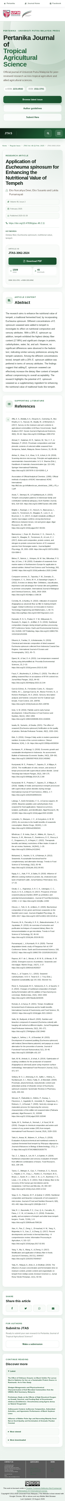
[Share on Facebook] (12, 1308)
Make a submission (32, 1344)
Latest (13, 1371)
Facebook (56, 3)
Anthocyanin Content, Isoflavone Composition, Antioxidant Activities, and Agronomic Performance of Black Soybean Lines (31, 1411)
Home (4, 146)
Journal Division (52, 1471)
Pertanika (11, 3)
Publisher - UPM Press (34, 1468)
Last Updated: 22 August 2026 (32, 1499)
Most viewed (15, 1432)
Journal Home (34, 3)
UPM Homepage (33, 1474)
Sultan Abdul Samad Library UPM (35, 1472)
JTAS (8, 133)
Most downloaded (18, 1440)
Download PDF (34, 261)
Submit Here (32, 117)
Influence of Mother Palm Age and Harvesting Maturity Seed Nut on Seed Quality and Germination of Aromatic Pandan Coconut (32, 1421)
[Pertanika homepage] (17, 14)
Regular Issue (15, 146)
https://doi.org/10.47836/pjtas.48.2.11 (27, 223)
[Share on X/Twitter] (26, 1308)
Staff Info (52, 1468)
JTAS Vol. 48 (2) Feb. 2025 (34, 146)
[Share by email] (53, 1308)
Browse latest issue (32, 99)
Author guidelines (32, 108)
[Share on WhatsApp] (39, 1308)
